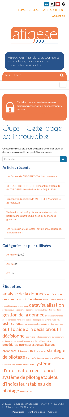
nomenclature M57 (52, 320)
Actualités (12, 254)
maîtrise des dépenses (35, 320)
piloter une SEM (31, 341)
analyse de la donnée (23, 293)
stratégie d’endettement (36, 358)
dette (4, 310)
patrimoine (30, 337)
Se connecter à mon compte (32, 112)
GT (8, 273)
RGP (33, 351)
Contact (52, 411)
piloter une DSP (48, 337)
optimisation (11, 323)
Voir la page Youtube (58, 4)
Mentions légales (36, 411)
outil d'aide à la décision (26, 329)
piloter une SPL (45, 341)
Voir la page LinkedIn (46, 4)
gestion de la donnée (23, 314)
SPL (45, 351)
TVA (30, 392)
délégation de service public (34, 310)
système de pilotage (22, 377)
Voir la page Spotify (63, 4)
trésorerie (24, 392)
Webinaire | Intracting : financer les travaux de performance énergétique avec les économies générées (31, 215)
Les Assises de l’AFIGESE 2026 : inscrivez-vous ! (32, 176)
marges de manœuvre (16, 320)
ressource (25, 351)
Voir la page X (52, 4)
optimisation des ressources (52, 324)
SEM (38, 351)
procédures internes (16, 344)
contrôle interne (31, 299)
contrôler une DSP (50, 300)
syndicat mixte (28, 365)
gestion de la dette (53, 310)
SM (42, 351)
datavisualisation (46, 305)
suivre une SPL (16, 365)
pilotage (38, 337)
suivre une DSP (52, 358)
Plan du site (18, 411)
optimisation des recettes (30, 324)
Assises (10, 263)
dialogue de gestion (15, 310)
